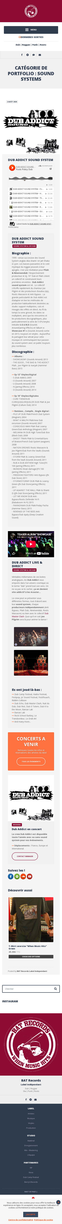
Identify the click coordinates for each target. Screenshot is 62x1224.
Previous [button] (11, 923)
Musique (31, 1118)
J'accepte (30, 1214)
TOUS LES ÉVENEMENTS (31, 762)
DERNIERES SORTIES (32, 37)
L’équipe (31, 1155)
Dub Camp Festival (31, 1177)
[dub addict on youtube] (29, 876)
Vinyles (31, 1123)
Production (31, 1128)
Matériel (31, 1141)
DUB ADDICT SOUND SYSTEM (30, 160)
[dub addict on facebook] (10, 876)
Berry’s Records (31, 1182)
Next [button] (51, 923)
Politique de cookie (43, 1219)
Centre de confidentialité (20, 1219)
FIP (31, 1168)
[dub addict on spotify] (17, 876)
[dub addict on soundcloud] (23, 876)
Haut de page (30, 1192)
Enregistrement (31, 1145)
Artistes (31, 1113)
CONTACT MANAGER (25, 856)
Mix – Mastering (31, 1150)
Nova (31, 1172)
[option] (31, 926)
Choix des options (31, 954)
